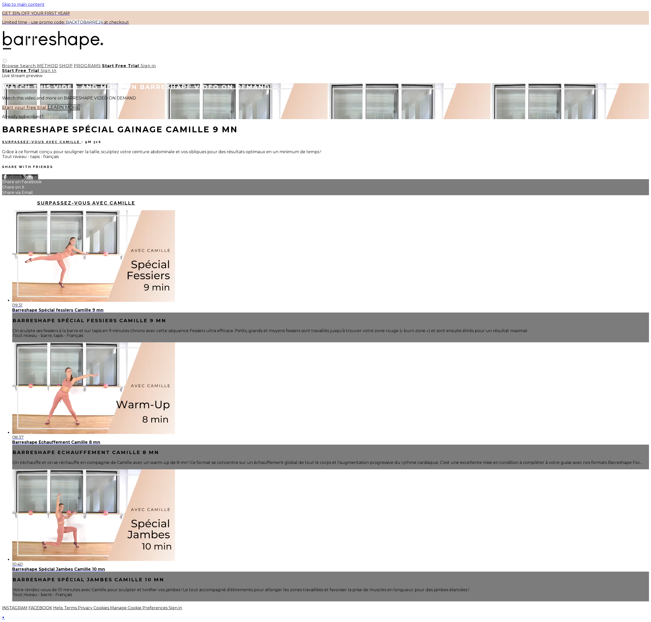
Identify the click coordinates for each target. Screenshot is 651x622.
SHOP (66, 65)
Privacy (86, 607)
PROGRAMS (87, 65)
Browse (11, 65)
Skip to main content (23, 4)
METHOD (47, 65)
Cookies (102, 607)
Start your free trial (25, 107)
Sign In (48, 70)
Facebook (12, 176)
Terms (71, 607)
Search (28, 65)
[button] (4, 60)
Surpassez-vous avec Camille (41, 142)
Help (58, 607)
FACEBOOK (40, 607)
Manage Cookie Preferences (139, 607)
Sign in (148, 65)
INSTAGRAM (14, 607)
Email (32, 176)
